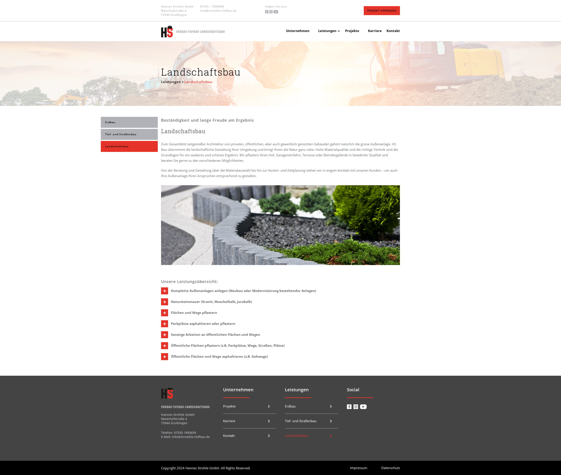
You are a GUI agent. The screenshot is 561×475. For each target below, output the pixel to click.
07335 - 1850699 (212, 6)
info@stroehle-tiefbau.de (218, 10)
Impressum (358, 468)
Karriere (375, 30)
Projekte (352, 30)
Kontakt (393, 30)
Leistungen (327, 30)
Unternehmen (297, 30)
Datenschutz (390, 468)
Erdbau (110, 122)
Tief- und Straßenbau (121, 134)
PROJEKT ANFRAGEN (381, 10)
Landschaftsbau (117, 146)
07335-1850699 (185, 433)
